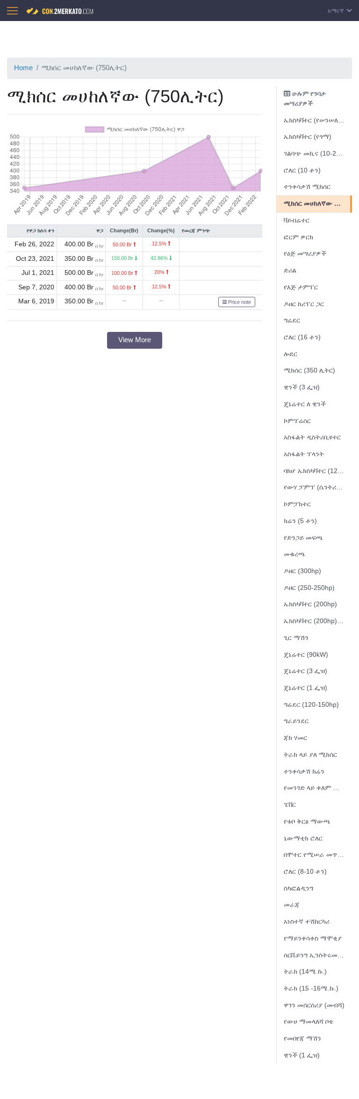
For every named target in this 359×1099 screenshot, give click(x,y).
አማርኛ (336, 10)
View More (134, 340)
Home (23, 68)
